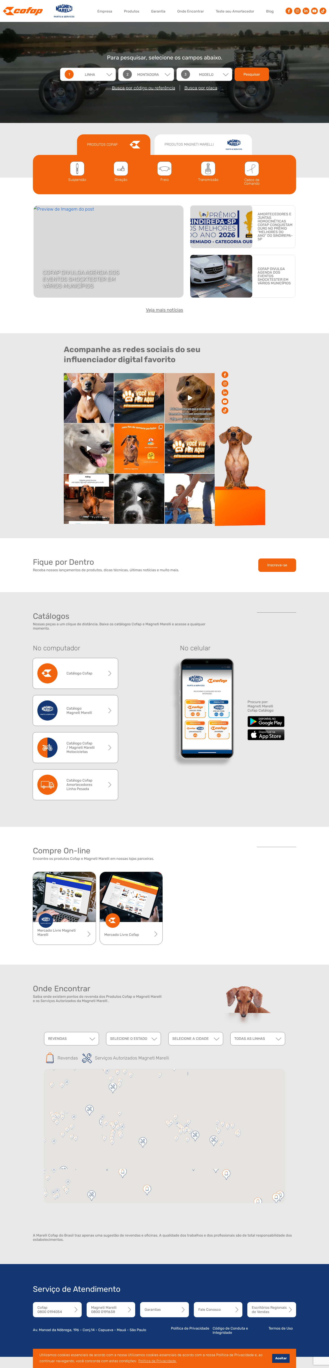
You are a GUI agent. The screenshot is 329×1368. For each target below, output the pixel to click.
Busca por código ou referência (143, 87)
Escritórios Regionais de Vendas (269, 1309)
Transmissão (208, 180)
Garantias (153, 1309)
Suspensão (77, 180)
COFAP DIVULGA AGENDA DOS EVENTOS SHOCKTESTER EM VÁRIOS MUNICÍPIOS (81, 279)
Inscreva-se (277, 565)
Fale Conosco (209, 1309)
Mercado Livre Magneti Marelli (56, 932)
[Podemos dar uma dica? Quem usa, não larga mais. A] (89, 499)
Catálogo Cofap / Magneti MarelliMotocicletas (80, 747)
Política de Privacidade (190, 1328)
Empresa (104, 11)
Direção (121, 180)
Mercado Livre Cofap (121, 934)
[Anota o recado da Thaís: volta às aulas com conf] (139, 499)
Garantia (158, 11)
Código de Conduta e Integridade (230, 1330)
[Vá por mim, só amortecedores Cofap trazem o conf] (190, 398)
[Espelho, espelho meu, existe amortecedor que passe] (89, 448)
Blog (270, 11)
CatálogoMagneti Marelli (79, 710)
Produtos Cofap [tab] (102, 144)
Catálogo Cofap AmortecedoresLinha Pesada (79, 784)
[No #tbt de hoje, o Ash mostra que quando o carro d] (190, 448)
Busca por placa (200, 87)
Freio (164, 180)
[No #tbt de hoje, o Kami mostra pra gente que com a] (139, 398)
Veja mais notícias (164, 310)
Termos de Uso (281, 1328)
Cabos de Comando (252, 181)
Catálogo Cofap (79, 673)
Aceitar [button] (281, 1358)
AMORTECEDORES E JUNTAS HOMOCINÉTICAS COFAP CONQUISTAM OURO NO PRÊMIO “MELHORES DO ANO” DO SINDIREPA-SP (275, 226)
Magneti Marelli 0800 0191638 (104, 1309)
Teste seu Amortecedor (235, 11)
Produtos (131, 11)
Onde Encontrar (190, 11)
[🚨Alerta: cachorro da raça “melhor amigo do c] (89, 398)
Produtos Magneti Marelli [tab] (189, 144)
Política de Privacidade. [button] (157, 1361)
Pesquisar (252, 74)
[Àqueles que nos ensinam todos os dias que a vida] (190, 499)
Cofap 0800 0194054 (49, 1309)
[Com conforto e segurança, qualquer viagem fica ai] (139, 448)
